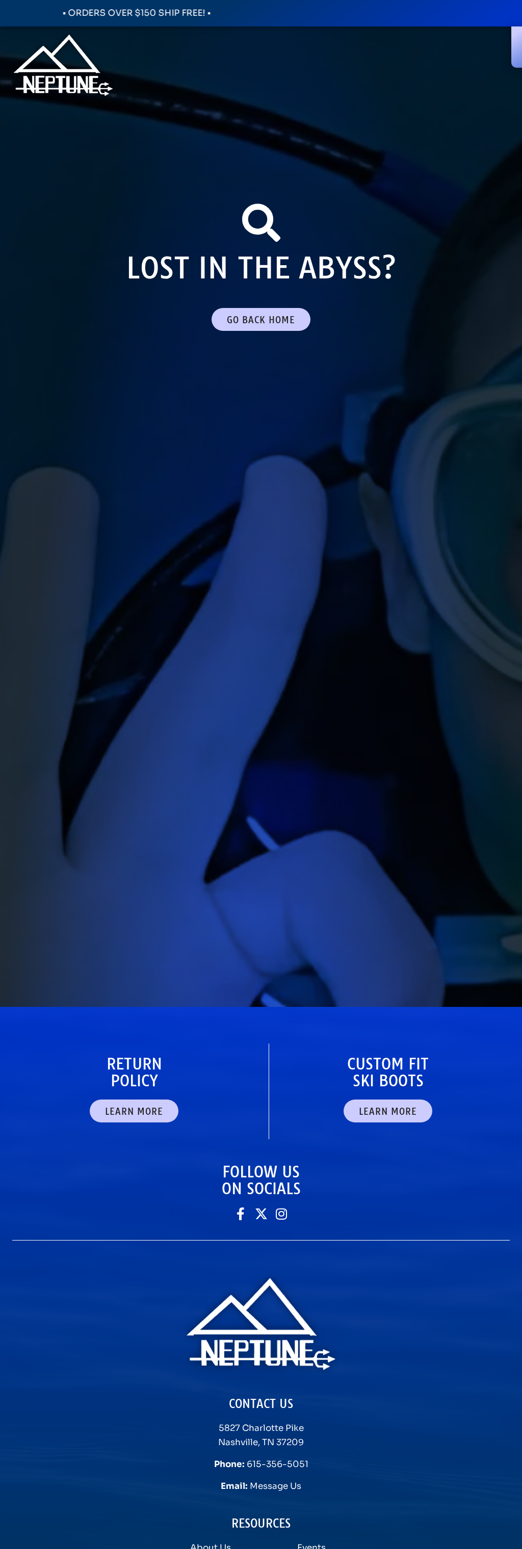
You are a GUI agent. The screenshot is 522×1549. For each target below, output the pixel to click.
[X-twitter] (261, 1213)
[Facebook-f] (240, 1213)
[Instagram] (281, 1213)
